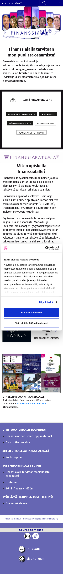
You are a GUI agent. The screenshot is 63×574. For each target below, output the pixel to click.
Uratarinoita (48, 114)
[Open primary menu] (48, 3)
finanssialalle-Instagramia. (31, 403)
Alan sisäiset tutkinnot (31, 133)
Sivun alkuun (35, 559)
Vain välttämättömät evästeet (31, 323)
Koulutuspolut (45, 123)
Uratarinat (12, 482)
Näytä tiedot (46, 302)
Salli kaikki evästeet (31, 312)
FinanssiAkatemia (16, 503)
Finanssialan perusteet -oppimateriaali (29, 436)
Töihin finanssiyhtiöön (19, 488)
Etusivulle (33, 549)
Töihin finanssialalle (20, 123)
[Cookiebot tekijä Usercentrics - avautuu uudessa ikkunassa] (45, 248)
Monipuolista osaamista (21, 114)
